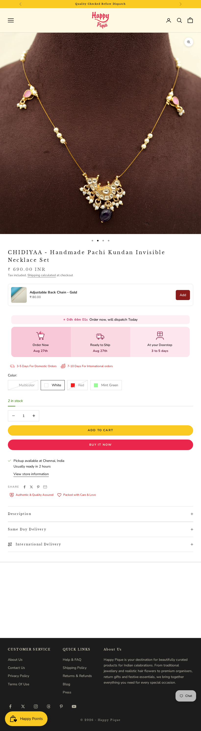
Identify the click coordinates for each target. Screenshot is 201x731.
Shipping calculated (41, 275)
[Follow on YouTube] (74, 706)
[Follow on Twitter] (23, 706)
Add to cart (100, 430)
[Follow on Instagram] (35, 706)
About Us (15, 659)
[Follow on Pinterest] (61, 706)
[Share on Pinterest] (38, 487)
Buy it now (100, 445)
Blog (66, 684)
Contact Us (16, 667)
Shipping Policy (75, 667)
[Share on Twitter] (31, 487)
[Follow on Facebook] (10, 706)
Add (183, 295)
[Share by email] (45, 487)
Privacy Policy (18, 676)
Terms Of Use (18, 684)
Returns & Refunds (77, 676)
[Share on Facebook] (24, 487)
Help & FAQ (72, 659)
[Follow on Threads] (48, 706)
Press (67, 692)
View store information (31, 474)
